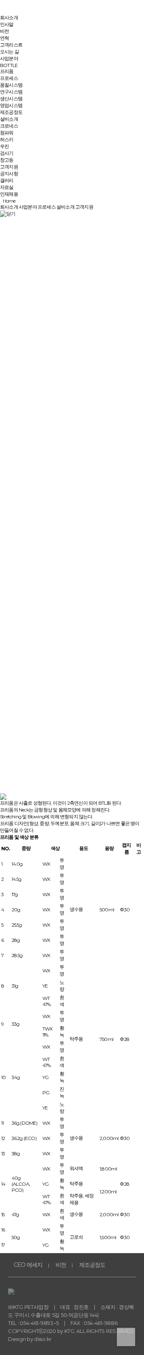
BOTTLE (9, 65)
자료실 (7, 187)
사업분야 (9, 58)
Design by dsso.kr (30, 1339)
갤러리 (7, 180)
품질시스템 (11, 85)
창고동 (7, 160)
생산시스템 (11, 98)
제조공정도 (11, 112)
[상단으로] (126, 1337)
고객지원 (9, 167)
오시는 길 (9, 52)
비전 (4, 31)
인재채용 (9, 194)
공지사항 (9, 173)
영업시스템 (11, 105)
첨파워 (7, 133)
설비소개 (9, 119)
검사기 (7, 153)
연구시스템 (11, 92)
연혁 (4, 38)
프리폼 (7, 71)
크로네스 (9, 126)
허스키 (7, 139)
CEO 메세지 (28, 1264)
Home (7, 201)
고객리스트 (11, 45)
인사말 (7, 24)
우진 (4, 146)
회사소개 (9, 17)
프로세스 (9, 78)
